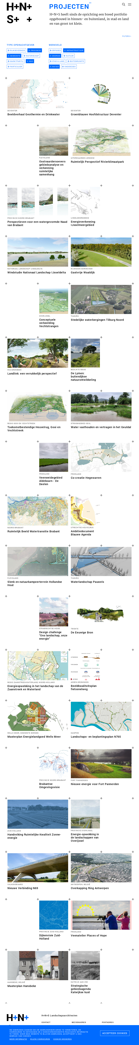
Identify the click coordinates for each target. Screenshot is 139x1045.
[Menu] (129, 4)
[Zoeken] (123, 4)
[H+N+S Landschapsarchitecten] (18, 1023)
